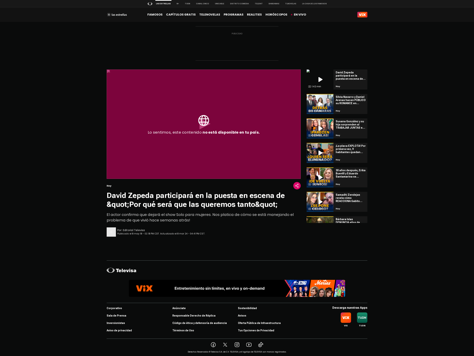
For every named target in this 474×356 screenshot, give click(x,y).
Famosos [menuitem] (155, 14)
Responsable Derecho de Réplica (194, 315)
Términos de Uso (183, 330)
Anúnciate (179, 308)
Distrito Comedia (239, 4)
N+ (178, 4)
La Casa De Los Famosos (314, 4)
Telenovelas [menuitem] (209, 14)
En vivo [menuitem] (300, 14)
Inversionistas (116, 323)
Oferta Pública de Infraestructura (259, 323)
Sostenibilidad (247, 308)
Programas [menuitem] (233, 14)
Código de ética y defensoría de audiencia (199, 323)
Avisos (242, 315)
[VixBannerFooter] (237, 288)
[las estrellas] (117, 14)
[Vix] (362, 14)
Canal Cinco (202, 4)
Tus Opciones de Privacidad (256, 330)
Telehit (259, 4)
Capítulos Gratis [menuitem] (181, 14)
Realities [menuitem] (254, 14)
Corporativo (114, 308)
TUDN (187, 4)
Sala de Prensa (116, 315)
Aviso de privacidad (119, 330)
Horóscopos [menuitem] (276, 14)
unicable (219, 4)
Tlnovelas (290, 4)
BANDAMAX (274, 4)
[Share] (297, 185)
